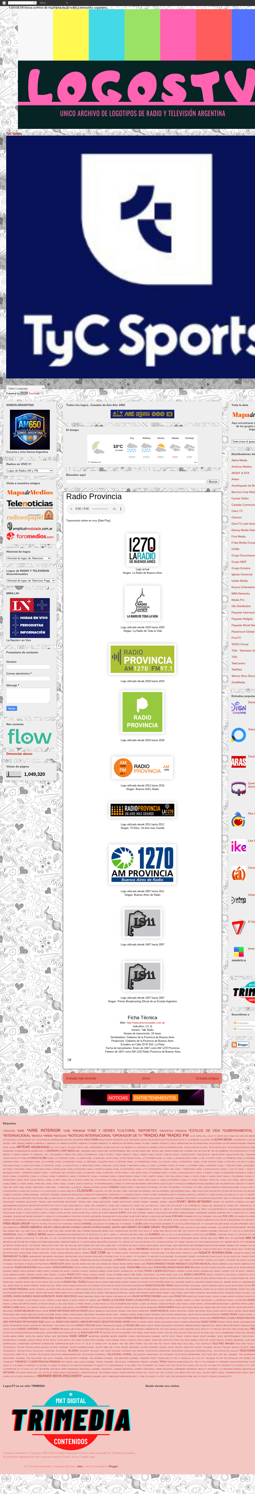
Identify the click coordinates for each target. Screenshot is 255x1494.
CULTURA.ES (230, 1195)
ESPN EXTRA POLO (81, 1213)
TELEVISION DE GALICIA (226, 1351)
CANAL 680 (168, 1169)
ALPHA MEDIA (223, 1139)
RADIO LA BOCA (70, 1300)
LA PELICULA (197, 1234)
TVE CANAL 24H (191, 1365)
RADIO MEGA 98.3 (195, 1307)
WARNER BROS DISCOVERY (60, 1376)
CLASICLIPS (24, 1191)
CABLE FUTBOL (106, 1154)
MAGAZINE (82, 1238)
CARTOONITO (153, 1184)
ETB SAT (132, 1213)
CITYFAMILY (153, 1187)
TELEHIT (217, 1347)
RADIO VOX (45, 1329)
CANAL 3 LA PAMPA (187, 1165)
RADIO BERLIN (185, 1267)
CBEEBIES (209, 1184)
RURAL (140, 1333)
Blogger (113, 1466)
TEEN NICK (176, 1344)
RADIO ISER (168, 1296)
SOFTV (165, 1336)
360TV (220, 1136)
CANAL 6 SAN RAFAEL (123, 1169)
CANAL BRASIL (37, 1180)
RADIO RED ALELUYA (95, 1318)
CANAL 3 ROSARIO (207, 1165)
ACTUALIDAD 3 (10, 1140)
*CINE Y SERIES (101, 1130)
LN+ (55, 1238)
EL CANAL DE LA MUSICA (117, 1206)
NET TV (159, 1249)
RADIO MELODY (213, 1307)
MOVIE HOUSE (13, 1245)
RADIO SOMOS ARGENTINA (187, 1322)
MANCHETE (174, 1238)
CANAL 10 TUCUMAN (145, 1158)
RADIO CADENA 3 (72, 1271)
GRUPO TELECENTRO (164, 1227)
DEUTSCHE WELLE (41, 1198)
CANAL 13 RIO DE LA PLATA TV (232, 1162)
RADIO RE (61, 1318)
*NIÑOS (48, 1135)
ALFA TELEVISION (169, 1140)
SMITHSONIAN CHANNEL (148, 1336)
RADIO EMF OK (15, 1286)
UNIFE (64, 1369)
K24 (146, 1234)
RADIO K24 (192, 1296)
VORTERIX (29, 1376)
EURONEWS (201, 1213)
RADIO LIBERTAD (231, 1304)
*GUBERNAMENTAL (237, 1130)
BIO (196, 1151)
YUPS (168, 1376)
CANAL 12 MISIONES (65, 1162)
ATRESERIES (96, 1147)
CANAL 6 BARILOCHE (55, 1169)
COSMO (153, 1195)
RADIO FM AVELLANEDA (125, 1289)
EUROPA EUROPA (217, 1213)
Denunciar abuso (19, 753)
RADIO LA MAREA (174, 1300)
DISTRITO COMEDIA (235, 1202)
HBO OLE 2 (31, 1231)
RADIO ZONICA (82, 1329)
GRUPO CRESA (52, 1227)
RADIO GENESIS (226, 1293)
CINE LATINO (25, 1187)
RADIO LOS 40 (47, 1307)
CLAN (242, 1187)
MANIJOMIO (186, 1238)
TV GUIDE (52, 1365)
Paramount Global (242, 631)
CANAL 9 (165, 1173)
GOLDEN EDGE (221, 1224)
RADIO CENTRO (27, 1275)
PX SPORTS (147, 1260)
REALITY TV (207, 1329)
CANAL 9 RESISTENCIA (121, 1176)
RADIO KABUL (205, 1296)
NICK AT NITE (210, 1249)
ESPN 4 (53, 1213)
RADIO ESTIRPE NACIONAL (187, 1286)
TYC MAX (212, 1365)
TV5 (139, 1365)
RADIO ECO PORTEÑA (153, 1282)
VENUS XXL (142, 1373)
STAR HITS (168, 1340)
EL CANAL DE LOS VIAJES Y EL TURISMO (176, 1206)
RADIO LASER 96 (159, 1304)
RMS (55, 1333)
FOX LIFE (228, 1216)
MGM (45, 1242)
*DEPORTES (147, 1130)
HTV (198, 1231)
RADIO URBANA (185, 1325)
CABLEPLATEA (188, 1154)
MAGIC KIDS (143, 1238)
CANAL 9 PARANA (100, 1176)
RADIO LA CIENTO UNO (90, 1300)
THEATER (144, 1358)
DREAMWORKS (10, 1206)
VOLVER (19, 1376)
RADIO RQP (37, 1321)
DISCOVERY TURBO (109, 1202)
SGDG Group (239, 644)
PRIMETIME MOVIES (90, 1260)
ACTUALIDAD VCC (27, 1140)
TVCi (168, 1365)
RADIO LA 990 (54, 1300)
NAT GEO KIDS (53, 1249)
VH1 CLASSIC (167, 1373)
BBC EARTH (98, 1151)
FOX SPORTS (136, 1220)
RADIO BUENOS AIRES (31, 1271)
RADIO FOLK (90, 1293)
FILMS (132, 1216)
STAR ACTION (82, 1340)
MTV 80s (73, 1245)
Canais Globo (240, 498)
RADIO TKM (40, 1325)
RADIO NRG (14, 1314)
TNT (221, 1358)
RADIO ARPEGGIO (63, 1267)
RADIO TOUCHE (85, 1325)
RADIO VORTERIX (28, 1329)
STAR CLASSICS (128, 1340)
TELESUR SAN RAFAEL (133, 1351)
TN (217, 1358)
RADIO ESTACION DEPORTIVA (129, 1286)
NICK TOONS (244, 1249)
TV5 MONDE (147, 1365)
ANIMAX (155, 1143)
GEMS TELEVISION (152, 1224)
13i (208, 1136)
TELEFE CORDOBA (59, 1347)
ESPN (28, 1213)
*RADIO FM (178, 1135)
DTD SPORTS (43, 1206)
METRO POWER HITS (32, 1242)
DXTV (58, 1206)
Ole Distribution (241, 606)
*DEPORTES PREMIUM (173, 1131)
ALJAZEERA (194, 1140)
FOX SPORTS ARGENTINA (227, 1220)
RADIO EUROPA (209, 1286)
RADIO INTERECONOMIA (146, 1296)
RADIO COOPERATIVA (33, 1278)
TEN (234, 657)
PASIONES (59, 1256)
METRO (17, 1242)
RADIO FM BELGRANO (148, 1289)
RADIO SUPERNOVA (13, 1325)
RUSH (147, 1333)
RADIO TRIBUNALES (105, 1325)
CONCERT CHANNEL (50, 1195)
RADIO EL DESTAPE (174, 1282)
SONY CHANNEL (208, 1336)
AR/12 (173, 1143)
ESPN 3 (44, 1213)
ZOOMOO (222, 1376)
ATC (52, 1147)
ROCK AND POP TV (92, 1332)
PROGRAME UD (108, 1260)
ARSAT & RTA (240, 473)
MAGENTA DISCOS (113, 1238)
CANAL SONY (52, 1184)
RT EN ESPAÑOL (123, 1333)
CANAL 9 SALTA (191, 1176)
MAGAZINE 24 (96, 1238)
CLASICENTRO (10, 1191)
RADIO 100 (234, 1260)
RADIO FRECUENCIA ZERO (142, 1293)
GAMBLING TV (115, 1224)
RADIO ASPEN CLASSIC (100, 1267)
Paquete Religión (242, 618)
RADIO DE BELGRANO (205, 1278)
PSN (129, 1260)
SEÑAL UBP (50, 1336)
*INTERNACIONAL (16, 1135)
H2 (194, 1227)
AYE (118, 1147)
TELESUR (116, 1351)
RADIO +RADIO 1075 (208, 1260)
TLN (198, 1358)
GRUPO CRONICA (72, 1227)
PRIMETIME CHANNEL (68, 1260)
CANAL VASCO (76, 1184)
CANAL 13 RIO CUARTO (204, 1162)
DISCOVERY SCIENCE (14, 1202)
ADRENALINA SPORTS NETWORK (67, 1140)
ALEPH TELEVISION (150, 1140)
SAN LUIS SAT (180, 1333)
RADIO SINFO (147, 1322)
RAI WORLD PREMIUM (144, 1329)
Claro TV (237, 510)
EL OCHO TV (91, 1209)
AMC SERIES (18, 1143)
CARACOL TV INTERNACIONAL (99, 1184)
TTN (204, 1362)
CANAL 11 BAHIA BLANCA (178, 1158)
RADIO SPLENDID (241, 1322)
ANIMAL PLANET (142, 1143)
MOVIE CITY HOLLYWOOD (199, 1242)
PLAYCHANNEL (166, 1256)
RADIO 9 (22, 1264)
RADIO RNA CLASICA (224, 1318)
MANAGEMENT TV (159, 1238)
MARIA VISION (200, 1238)
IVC (101, 1234)
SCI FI (218, 1333)
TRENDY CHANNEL (149, 1362)
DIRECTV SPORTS (140, 1198)
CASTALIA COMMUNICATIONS (189, 1184)
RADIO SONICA (210, 1321)
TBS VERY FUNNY (133, 1344)
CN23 (118, 1191)
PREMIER (7, 1260)
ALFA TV (183, 1140)
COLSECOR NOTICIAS (232, 1191)
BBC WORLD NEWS (169, 1151)
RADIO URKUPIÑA (224, 1325)
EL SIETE (154, 1209)
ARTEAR (23, 1147)
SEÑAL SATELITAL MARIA (30, 1336)
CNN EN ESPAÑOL (161, 1191)
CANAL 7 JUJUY (245, 1169)
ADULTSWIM (91, 1139)
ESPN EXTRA (64, 1213)
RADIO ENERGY (31, 1286)
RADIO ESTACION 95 (103, 1286)
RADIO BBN (134, 1267)
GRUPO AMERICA (31, 1227)
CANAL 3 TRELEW (226, 1165)
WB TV (105, 1376)
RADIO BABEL (120, 1267)
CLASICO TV (37, 1191)
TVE (173, 1365)
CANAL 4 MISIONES (245, 1165)
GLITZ (178, 1224)
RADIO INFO (100, 1296)
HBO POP (54, 1231)
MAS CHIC (213, 1238)
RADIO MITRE (42, 1311)
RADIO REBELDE (75, 1318)
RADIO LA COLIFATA (113, 1300)
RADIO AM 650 (72, 1264)
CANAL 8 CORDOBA (85, 1173)
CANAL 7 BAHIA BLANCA (208, 1169)
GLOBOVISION (188, 1224)
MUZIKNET (30, 1249)
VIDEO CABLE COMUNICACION (225, 1373)
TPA (63, 1362)
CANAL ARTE (23, 1180)
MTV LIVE (117, 1245)
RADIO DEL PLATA (33, 1282)
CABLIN (24, 1158)
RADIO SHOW (122, 1321)
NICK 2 (200, 1249)
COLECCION (202, 1191)
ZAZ (173, 1376)
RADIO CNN (142, 1275)
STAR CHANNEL (97, 1340)
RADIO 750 (11, 1264)
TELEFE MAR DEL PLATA (107, 1347)
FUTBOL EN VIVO (48, 1224)
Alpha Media (239, 460)
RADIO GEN (182, 1293)
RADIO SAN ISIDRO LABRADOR (74, 1321)
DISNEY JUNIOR (168, 1202)
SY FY (81, 1344)
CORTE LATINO (141, 1195)
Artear (235, 479)
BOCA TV (246, 1151)
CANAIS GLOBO (38, 1158)
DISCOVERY (155, 1198)
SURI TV (73, 1344)
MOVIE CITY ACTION (133, 1242)
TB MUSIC (113, 1344)
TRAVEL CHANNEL (105, 1362)
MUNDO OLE (246, 1245)
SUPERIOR (35, 1344)
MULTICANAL (166, 1245)
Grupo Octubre (240, 568)
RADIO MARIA (166, 1307)
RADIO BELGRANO (165, 1267)
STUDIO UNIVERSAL (235, 1340)
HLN (141, 1231)
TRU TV (197, 1362)
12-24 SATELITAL (198, 1136)
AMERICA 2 (40, 1143)
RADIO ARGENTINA (26, 1267)
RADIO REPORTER (115, 1318)
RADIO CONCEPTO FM (241, 1275)
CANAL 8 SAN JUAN (131, 1173)
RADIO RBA (47, 1318)
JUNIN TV (114, 1234)
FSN (33, 1224)
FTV (37, 1224)
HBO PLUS (43, 1231)
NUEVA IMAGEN (65, 1253)
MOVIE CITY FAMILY (176, 1242)
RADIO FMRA (54, 1293)
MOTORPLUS (103, 1242)
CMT (110, 1191)
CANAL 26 (173, 1165)
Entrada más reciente (81, 1078)
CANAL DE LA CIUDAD (71, 1180)
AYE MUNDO (126, 1147)
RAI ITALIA (116, 1329)
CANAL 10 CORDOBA (58, 1158)
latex (80, 1466)
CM (105, 1191)
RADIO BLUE (233, 1267)
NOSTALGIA (12, 1253)
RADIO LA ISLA (157, 1300)
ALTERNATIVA (239, 1140)
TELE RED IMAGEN (223, 1343)
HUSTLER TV (225, 1231)
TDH (156, 1344)
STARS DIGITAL (216, 1340)
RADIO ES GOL (47, 1286)
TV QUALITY (100, 1365)
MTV (57, 1245)
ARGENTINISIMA (238, 1143)
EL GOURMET (53, 1209)
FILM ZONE (122, 1216)
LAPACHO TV (244, 1234)
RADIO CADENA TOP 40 (225, 1271)
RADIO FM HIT (210, 1289)
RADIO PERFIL (230, 1314)
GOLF (252, 1224)
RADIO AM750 (126, 1264)
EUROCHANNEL (187, 1213)
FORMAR (188, 1216)
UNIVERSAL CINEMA (111, 1369)
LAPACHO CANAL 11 (227, 1234)
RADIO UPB (171, 1325)
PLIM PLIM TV (217, 1256)
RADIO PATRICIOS (212, 1314)
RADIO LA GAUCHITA (138, 1300)
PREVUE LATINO (30, 1260)
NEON (152, 1249)
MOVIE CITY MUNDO (222, 1242)
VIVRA (6, 1376)
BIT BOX (203, 1151)
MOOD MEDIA (90, 1242)
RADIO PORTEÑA (30, 1318)
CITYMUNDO (174, 1187)
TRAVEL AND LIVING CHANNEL (80, 1362)
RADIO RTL (49, 1322)
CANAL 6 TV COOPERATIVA (148, 1169)
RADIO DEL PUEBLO (76, 1282)
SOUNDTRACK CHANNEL (15, 1340)
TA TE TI (90, 1344)
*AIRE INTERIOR (44, 1130)
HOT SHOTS (189, 1231)
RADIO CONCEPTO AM (218, 1275)
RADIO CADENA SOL (203, 1271)
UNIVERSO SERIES (232, 1369)
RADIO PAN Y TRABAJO (117, 1314)
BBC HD (130, 1151)
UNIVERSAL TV (214, 1369)
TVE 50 (178, 1365)
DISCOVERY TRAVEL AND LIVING (81, 1202)
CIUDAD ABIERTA (211, 1187)
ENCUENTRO (235, 1209)
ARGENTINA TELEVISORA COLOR (212, 1143)
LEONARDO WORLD (13, 1238)
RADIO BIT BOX (202, 1267)
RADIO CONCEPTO (195, 1274)
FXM (75, 1224)
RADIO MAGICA (115, 1307)
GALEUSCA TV (100, 1224)
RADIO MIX (55, 1310)
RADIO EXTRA (244, 1286)
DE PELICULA (14, 1198)
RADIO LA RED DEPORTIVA (16, 1304)
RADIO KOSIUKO (236, 1296)
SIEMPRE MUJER (108, 1336)
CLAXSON (84, 1190)
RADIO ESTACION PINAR (159, 1285)
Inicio (146, 1078)
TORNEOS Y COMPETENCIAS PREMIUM (37, 1361)
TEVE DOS (212, 1354)
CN (114, 1191)
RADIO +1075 (190, 1260)
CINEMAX (113, 1187)
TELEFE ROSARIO (149, 1347)
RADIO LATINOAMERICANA (209, 1304)
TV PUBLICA (64, 1365)
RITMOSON (27, 1333)
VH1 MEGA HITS (182, 1373)
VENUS (115, 1373)
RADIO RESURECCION (159, 1318)
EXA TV (244, 1213)
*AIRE (20, 1130)
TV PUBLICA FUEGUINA (81, 1365)
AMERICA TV (105, 1143)
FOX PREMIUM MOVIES (94, 1220)
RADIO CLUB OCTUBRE (110, 1275)
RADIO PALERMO (96, 1314)
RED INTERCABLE (241, 1329)
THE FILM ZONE (34, 1358)
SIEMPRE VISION (126, 1336)
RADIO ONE (82, 1314)
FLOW (151, 1216)
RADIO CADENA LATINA (180, 1271)
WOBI (122, 1376)
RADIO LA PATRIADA (216, 1300)
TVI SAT (203, 1365)
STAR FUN (157, 1340)
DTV (52, 1206)
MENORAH (8, 1242)
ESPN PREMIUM (110, 1213)
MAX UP (229, 1238)
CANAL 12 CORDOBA (23, 1162)
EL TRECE (165, 1209)
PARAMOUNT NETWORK (41, 1256)
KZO (163, 1234)
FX (59, 1224)
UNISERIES (73, 1369)
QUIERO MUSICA (162, 1260)
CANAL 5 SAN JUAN (34, 1169)
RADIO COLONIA (156, 1275)
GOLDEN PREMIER (239, 1224)
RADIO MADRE (101, 1307)
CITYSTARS (186, 1187)
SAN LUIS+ (209, 1333)
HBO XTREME (83, 1231)
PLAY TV (118, 1256)
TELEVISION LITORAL (119, 1354)
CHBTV (250, 1184)
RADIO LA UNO (92, 1304)
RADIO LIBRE (247, 1304)
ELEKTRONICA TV (219, 1209)
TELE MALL (188, 1344)
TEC (161, 1344)
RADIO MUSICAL (159, 1310)
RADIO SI (135, 1322)
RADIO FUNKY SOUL (166, 1293)
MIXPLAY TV (77, 1242)
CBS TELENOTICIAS (225, 1184)
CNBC (125, 1191)
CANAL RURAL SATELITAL (32, 1184)
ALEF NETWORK (132, 1140)
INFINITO (51, 1234)
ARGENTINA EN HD (186, 1143)
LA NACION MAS (183, 1234)
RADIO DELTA (94, 1282)
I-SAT (234, 1231)
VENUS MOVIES (127, 1373)
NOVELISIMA (25, 1253)
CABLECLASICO (171, 1154)
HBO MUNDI (9, 1231)
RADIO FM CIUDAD (169, 1289)
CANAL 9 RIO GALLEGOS (169, 1176)
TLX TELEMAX (208, 1358)
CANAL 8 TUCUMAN (151, 1173)
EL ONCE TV (114, 1209)
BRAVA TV (8, 1154)
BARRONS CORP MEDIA (61, 1150)
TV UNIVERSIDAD (114, 1365)
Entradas (242, 1023)
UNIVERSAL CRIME (152, 1369)
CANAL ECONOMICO (170, 1180)
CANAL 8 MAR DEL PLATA (108, 1173)
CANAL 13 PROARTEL (182, 1162)
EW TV (230, 1213)
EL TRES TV (204, 1209)
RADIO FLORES (73, 1289)
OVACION (155, 1253)
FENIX (49, 1216)
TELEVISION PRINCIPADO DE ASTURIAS (153, 1354)
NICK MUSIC (232, 1249)
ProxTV (236, 637)
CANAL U (63, 1184)
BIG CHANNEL (187, 1151)
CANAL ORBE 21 (11, 1184)
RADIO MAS (180, 1307)
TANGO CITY (101, 1344)
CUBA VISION (216, 1195)
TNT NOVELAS (231, 1358)
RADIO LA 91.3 (39, 1300)
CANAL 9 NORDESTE (79, 1176)
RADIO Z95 (69, 1329)
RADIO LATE (175, 1304)
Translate (33, 393)
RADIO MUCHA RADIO (75, 1310)
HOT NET (177, 1231)
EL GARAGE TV (38, 1209)
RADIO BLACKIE (218, 1267)
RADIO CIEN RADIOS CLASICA (51, 1275)
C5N (73, 1154)
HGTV (112, 1231)
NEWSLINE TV (171, 1249)
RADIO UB (121, 1325)
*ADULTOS (9, 1131)
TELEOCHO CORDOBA (43, 1351)
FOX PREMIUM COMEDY (48, 1220)
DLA (248, 1202)
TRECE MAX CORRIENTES (127, 1362)
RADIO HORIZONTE (44, 1296)
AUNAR (106, 1147)
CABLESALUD (203, 1154)
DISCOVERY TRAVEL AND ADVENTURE (45, 1202)
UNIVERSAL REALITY (196, 1369)
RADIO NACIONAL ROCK (200, 1311)
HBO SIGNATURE (67, 1231)
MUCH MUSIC (152, 1245)
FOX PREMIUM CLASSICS (23, 1220)
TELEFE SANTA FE (184, 1347)
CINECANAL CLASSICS (70, 1187)
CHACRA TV (241, 1184)
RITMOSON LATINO (43, 1333)
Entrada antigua (207, 1078)
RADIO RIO (175, 1318)
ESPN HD (96, 1213)
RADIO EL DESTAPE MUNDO (199, 1282)
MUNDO (222, 1245)
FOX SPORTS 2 (166, 1220)
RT (113, 1333)
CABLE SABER (139, 1154)
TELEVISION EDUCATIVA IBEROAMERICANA (59, 1354)
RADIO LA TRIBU (76, 1304)
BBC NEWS (140, 1151)
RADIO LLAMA (11, 1307)
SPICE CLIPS (56, 1340)
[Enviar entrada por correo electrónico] (68, 1059)
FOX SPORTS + (151, 1220)
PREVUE (17, 1260)
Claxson (236, 517)
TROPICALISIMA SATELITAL (180, 1362)
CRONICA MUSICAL (187, 1195)
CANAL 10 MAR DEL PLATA (99, 1158)
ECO (66, 1206)
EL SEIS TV (126, 1209)
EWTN (237, 1213)
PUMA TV (136, 1260)
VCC (40, 1373)
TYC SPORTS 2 (238, 1365)
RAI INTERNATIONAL (101, 1329)
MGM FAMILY (54, 1242)
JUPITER (123, 1234)
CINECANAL (38, 1187)
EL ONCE (103, 1209)
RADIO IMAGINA (85, 1296)
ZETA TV (205, 1376)
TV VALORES (130, 1365)
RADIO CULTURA (124, 1278)
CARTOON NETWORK (135, 1184)
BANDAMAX (8, 1151)
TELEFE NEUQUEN (130, 1347)
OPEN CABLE (121, 1253)
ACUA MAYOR (43, 1140)
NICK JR (221, 1249)
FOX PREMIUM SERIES (118, 1220)
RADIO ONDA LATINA (65, 1314)
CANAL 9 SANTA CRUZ (211, 1176)
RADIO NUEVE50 (29, 1314)
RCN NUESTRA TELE (190, 1329)
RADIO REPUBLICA (136, 1318)
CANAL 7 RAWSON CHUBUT (27, 1173)
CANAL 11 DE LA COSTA (203, 1158)
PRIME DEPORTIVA (48, 1260)
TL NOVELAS (184, 1358)
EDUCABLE (74, 1206)
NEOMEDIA (142, 1249)
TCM (150, 1344)
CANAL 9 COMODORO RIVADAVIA (229, 1173)
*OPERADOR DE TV (127, 1135)
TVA (156, 1365)
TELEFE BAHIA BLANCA (37, 1347)
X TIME (141, 1376)
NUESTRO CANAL (48, 1253)
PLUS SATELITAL (232, 1256)
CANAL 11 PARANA (245, 1158)
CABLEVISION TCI (12, 1158)
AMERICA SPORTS (69, 1143)
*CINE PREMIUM (74, 1130)
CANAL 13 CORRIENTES (138, 1162)
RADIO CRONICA (107, 1278)
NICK (193, 1249)
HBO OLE (20, 1231)
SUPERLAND (48, 1344)
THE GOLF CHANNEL (53, 1358)
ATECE (80, 1147)
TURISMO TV (212, 1362)
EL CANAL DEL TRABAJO (236, 1206)
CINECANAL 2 (51, 1187)
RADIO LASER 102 (141, 1304)
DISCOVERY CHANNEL (173, 1198)
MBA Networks (240, 593)
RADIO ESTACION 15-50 (81, 1286)
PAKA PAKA (175, 1253)
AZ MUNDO (152, 1147)
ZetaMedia (238, 682)
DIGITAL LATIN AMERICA (78, 1198)
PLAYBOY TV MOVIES (148, 1256)
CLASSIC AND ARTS (66, 1191)
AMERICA (29, 1143)
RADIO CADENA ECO (156, 1271)
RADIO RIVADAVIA (190, 1318)
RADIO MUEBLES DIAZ (99, 1311)
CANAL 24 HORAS (158, 1165)
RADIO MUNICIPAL (140, 1311)
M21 (74, 1238)
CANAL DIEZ (143, 1180)
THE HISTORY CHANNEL (76, 1358)
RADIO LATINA (188, 1304)
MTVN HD (126, 1245)
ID (239, 1231)
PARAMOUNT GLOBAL (15, 1256)
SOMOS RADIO (191, 1336)
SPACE (31, 1340)
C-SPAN (66, 1154)
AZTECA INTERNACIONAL (170, 1147)
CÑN (194, 1191)
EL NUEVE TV (78, 1209)
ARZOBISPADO (40, 1147)
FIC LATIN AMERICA (61, 1216)
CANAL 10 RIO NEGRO (123, 1158)
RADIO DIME (108, 1282)
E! (62, 1206)
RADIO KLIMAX (220, 1296)
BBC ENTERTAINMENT (115, 1151)
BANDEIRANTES (23, 1151)
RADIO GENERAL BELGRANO (203, 1293)
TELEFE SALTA (166, 1347)
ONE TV (110, 1253)
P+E (167, 1253)
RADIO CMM (129, 1275)
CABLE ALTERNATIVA (86, 1154)
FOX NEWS (239, 1216)
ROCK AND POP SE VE (69, 1333)
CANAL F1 (186, 1180)
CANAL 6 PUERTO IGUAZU (99, 1169)
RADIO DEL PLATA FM (52, 1282)
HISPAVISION (121, 1231)
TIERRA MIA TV (165, 1358)
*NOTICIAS (60, 1135)
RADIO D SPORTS (168, 1278)
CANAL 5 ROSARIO (15, 1169)
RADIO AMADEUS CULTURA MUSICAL (189, 1263)
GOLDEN (209, 1224)
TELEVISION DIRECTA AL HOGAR (19, 1354)
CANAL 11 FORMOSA (226, 1158)
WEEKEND (114, 1376)
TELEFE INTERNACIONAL (82, 1347)
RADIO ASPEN (81, 1267)
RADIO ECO (135, 1282)
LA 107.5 (170, 1234)
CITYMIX (163, 1187)
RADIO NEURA (235, 1311)
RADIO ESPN (62, 1286)
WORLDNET (131, 1376)
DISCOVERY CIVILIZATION (197, 1198)
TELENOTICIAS (24, 1351)
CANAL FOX (226, 1180)
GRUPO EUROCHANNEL (97, 1227)
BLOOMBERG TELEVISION (228, 1151)
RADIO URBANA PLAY (204, 1325)
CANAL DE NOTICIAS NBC (124, 1180)
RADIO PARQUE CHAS (155, 1314)
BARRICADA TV (38, 1151)
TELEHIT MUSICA (231, 1347)
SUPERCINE (23, 1344)
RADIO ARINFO (45, 1267)
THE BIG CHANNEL (227, 1354)
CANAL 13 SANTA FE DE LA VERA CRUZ (74, 1165)
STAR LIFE (179, 1340)
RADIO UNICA (146, 1325)
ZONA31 (214, 1376)
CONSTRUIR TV (115, 1195)
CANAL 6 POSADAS (76, 1169)
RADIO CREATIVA (55, 1278)
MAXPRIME (239, 1238)
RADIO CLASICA (90, 1275)
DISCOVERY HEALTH (221, 1198)
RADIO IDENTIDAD (66, 1296)
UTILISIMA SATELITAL (26, 1373)
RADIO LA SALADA (58, 1304)
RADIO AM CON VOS (90, 1264)
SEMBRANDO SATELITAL (234, 1333)
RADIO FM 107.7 (104, 1289)
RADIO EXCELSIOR (227, 1286)
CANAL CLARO (52, 1180)
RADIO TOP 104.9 (67, 1325)
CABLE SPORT (155, 1154)
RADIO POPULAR (11, 1318)
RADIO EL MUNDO (222, 1282)
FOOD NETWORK (163, 1216)
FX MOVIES (67, 1224)
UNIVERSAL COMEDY (132, 1369)
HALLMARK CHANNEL (206, 1227)
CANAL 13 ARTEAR (116, 1162)
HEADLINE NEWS (99, 1231)
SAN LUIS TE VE (195, 1333)
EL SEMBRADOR (141, 1209)
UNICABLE (55, 1369)
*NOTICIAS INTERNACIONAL (89, 1135)
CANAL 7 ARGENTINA (184, 1169)
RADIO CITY (74, 1274)
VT (35, 1376)
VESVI (151, 1373)
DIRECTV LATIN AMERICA (115, 1198)
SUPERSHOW (61, 1344)
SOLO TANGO (176, 1336)
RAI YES (160, 1329)
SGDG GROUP (78, 1336)
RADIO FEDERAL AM (39, 1289)
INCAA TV (21, 1234)
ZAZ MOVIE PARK (184, 1376)
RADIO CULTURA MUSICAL (146, 1278)
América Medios (241, 466)
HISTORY (133, 1231)
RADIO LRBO (61, 1307)
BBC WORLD (153, 1151)
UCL (32, 1369)
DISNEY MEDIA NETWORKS (194, 1201)
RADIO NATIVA (220, 1311)
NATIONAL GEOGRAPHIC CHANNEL (110, 1249)
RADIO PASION (195, 1314)
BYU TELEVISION (53, 1154)
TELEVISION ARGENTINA (157, 1351)
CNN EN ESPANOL (142, 1191)
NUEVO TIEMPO (82, 1253)
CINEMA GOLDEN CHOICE (95, 1187)
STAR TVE (203, 1340)
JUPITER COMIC (136, 1234)
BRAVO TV (27, 1154)
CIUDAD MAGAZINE (229, 1187)
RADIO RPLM (22, 1321)
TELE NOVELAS (203, 1344)
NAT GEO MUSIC (69, 1249)
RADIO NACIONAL (178, 1311)
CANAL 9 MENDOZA (59, 1176)
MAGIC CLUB (129, 1238)
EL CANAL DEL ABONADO (211, 1206)
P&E (162, 1253)
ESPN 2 (36, 1213)
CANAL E (154, 1180)
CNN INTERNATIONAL (180, 1191)
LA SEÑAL (211, 1234)
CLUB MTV (98, 1191)
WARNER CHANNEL (92, 1376)
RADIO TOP (52, 1325)
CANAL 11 (160, 1158)
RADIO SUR (28, 1325)
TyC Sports (14, 133)
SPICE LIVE (69, 1340)
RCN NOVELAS (172, 1329)
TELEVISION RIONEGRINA (187, 1354)
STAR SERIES (191, 1340)
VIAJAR (206, 1373)
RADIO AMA (139, 1264)
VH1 (157, 1373)
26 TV (213, 1136)
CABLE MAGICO (123, 1154)
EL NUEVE (66, 1209)
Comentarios (244, 1029)
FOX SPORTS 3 (182, 1220)
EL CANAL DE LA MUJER (92, 1206)
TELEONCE (61, 1351)
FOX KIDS (217, 1216)
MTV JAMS (106, 1245)
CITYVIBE (197, 1187)
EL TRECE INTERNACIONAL (183, 1209)
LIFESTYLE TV (31, 1238)
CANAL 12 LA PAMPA (44, 1162)
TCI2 (145, 1344)
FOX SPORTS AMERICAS (202, 1220)
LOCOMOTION (65, 1238)
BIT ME (211, 1151)
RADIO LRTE (74, 1307)
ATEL (86, 1147)
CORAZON (128, 1195)
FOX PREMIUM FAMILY (72, 1220)
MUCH (143, 1245)
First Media (238, 536)
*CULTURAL (126, 1130)
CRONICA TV (203, 1195)
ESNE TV (20, 1213)
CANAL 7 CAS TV (228, 1169)
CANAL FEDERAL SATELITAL (205, 1180)
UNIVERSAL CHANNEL (90, 1369)
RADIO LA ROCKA (39, 1304)
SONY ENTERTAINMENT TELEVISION (235, 1336)
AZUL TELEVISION (212, 1147)
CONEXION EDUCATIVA (72, 1195)
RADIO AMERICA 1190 (222, 1264)
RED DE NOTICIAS (222, 1329)
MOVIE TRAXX (41, 1245)
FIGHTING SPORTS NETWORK (86, 1216)
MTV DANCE (84, 1245)
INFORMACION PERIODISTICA (70, 1234)
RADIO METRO (228, 1307)
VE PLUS (47, 1373)
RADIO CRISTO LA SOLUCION (82, 1278)
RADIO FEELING (57, 1289)
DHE (54, 1198)
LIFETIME (43, 1238)
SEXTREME (62, 1336)
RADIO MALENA (131, 1307)
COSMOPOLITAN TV (167, 1195)
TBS (121, 1344)
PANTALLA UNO (190, 1253)
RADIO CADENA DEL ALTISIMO (129, 1271)
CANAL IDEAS (239, 1180)
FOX (195, 1216)
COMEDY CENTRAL (12, 1195)
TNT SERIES (245, 1358)
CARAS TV (119, 1184)
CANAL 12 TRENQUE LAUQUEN (91, 1162)
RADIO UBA (133, 1325)
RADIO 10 (223, 1260)
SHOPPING (93, 1336)
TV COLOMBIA (17, 1365)
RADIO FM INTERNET (228, 1289)
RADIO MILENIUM (25, 1310)
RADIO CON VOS (174, 1275)
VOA (12, 1376)
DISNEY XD (218, 1202)
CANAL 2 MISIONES (129, 1165)
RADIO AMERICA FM (244, 1264)
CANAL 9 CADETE (204, 1173)
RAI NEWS (128, 1329)
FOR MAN (177, 1216)
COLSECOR (214, 1191)
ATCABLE (71, 1147)
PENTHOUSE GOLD (74, 1256)
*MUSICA (36, 1135)
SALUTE (169, 1333)
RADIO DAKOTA (185, 1278)
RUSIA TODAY (157, 1333)
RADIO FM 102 (89, 1289)
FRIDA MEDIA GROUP (16, 1223)
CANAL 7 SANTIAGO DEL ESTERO (58, 1173)
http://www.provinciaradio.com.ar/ (146, 1022)
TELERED (73, 1350)
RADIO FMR (41, 1293)
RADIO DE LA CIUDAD (227, 1278)
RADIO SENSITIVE (103, 1321)
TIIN (175, 1358)
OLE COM (97, 1252)
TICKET (153, 1358)
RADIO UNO (160, 1325)
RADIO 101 (245, 1260)
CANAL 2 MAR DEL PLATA (106, 1165)
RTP (134, 1333)
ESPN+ (123, 1212)
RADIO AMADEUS (156, 1263)
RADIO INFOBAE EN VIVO (119, 1296)
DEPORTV (27, 1198)
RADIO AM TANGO (110, 1264)
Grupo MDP (238, 561)
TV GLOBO (41, 1365)
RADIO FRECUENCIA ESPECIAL (112, 1293)
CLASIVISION (49, 1191)
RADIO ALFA (57, 1263)
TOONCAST (8, 1362)
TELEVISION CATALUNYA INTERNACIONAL (192, 1351)
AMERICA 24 (53, 1143)
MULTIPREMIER (197, 1245)
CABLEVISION (218, 1154)
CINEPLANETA (127, 1187)
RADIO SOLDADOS (163, 1322)
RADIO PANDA (137, 1314)
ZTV (230, 1376)
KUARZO (154, 1234)
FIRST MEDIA (141, 1216)
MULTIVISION (211, 1245)
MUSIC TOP (19, 1249)
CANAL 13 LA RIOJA (160, 1162)
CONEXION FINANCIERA (95, 1195)
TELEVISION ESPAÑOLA (94, 1354)
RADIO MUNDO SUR (121, 1311)
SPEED (38, 1340)
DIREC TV (95, 1198)
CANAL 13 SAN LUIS (23, 1165)
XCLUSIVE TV (152, 1376)
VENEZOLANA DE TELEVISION (96, 1373)
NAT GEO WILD (85, 1249)
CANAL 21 (144, 1165)
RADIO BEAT (147, 1267)
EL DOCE (25, 1209)
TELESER (84, 1351)
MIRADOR (65, 1242)
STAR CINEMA (112, 1340)
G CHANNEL (85, 1223)
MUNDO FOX (233, 1245)
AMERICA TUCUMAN (88, 1143)
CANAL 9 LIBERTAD (19, 1176)
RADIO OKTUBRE (46, 1314)
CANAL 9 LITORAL (39, 1176)
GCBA (235, 549)
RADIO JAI (180, 1296)
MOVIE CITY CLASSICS (154, 1242)
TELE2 (250, 1344)
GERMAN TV (168, 1224)
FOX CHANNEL (205, 1216)
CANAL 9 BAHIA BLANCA (183, 1173)
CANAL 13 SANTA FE (44, 1165)
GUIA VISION (185, 1227)
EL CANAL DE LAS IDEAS (143, 1206)
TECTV (166, 1344)
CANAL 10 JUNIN (77, 1158)
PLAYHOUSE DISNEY (185, 1256)
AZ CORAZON (139, 1147)
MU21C (135, 1245)
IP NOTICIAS (92, 1234)
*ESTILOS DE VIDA (204, 1130)
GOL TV (200, 1224)
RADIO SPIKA (225, 1322)
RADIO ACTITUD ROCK (38, 1264)
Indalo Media (239, 580)
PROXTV (121, 1260)
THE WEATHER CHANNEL (126, 1358)
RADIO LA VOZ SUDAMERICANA (115, 1304)
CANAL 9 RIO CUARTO (144, 1176)
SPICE (46, 1340)
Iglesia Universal (241, 574)
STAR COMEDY (144, 1340)
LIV (50, 1238)
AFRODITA (118, 1140)
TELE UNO (240, 1344)
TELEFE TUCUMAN (203, 1347)
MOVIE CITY (116, 1242)
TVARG (161, 1365)
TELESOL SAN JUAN (100, 1351)
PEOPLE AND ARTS (94, 1256)
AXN (113, 1147)
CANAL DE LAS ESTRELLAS (97, 1180)
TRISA (162, 1361)
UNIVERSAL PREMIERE (174, 1369)
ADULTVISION (105, 1140)
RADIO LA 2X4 (24, 1300)
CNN (130, 1191)
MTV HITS (95, 1245)
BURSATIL (38, 1154)
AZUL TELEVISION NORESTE (236, 1147)
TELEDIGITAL (9, 1347)
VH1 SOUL (196, 1373)
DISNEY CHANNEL (150, 1202)
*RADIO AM (154, 1135)
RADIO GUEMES (23, 1296)
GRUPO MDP (119, 1227)
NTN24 (35, 1253)
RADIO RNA (205, 1318)
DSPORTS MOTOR (27, 1206)
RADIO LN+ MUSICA (29, 1307)
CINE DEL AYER (10, 1187)
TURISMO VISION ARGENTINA (233, 1362)
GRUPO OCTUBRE (138, 1227)
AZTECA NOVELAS (193, 1147)
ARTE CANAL (9, 1147)
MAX (221, 1238)
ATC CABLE (60, 1147)
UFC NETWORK (42, 1369)
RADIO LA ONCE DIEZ (194, 1300)
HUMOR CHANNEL (209, 1231)
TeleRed (236, 669)
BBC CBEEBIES (83, 1151)
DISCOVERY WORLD (130, 1202)
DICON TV (61, 1198)
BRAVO (17, 1154)
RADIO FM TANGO (26, 1293)
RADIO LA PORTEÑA (237, 1300)
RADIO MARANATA (149, 1307)
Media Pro (237, 599)
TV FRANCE (29, 1365)
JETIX (106, 1234)
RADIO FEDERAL (18, 1289)
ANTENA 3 (165, 1143)
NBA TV (131, 1249)
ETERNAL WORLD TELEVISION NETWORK (158, 1213)
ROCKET (107, 1333)
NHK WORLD (184, 1249)
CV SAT (240, 1195)
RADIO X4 (57, 1329)
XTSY (162, 1376)
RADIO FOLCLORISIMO (72, 1293)
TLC (193, 1358)
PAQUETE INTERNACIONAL (215, 1252)
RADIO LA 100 (10, 1300)
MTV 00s (64, 1245)
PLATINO (108, 1256)
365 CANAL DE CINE (234, 1136)
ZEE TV (196, 1376)
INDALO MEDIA (36, 1234)
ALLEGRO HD (207, 1140)
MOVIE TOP (27, 1245)
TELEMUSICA (9, 1351)
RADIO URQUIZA (242, 1325)
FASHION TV (39, 1216)
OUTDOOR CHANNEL (139, 1253)
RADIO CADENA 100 (53, 1271)
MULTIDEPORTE (181, 1245)
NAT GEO (40, 1249)
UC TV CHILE (23, 1369)
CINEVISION (140, 1187)
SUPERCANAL (10, 1344)
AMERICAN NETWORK (122, 1143)
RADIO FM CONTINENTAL (190, 1289)
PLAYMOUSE (202, 1256)
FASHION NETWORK (23, 1216)
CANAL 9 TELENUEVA (233, 1176)
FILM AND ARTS (109, 1216)
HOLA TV (147, 1231)
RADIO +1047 (177, 1260)
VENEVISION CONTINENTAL (66, 1373)
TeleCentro (238, 663)
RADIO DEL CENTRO (13, 1282)
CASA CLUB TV (167, 1184)
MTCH (51, 1245)
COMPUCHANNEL (30, 1195)
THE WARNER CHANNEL (101, 1358)
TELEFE (21, 1347)
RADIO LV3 (86, 1307)
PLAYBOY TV (129, 1256)
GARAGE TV (129, 1224)
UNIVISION (247, 1369)
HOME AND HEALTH (162, 1231)
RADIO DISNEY (122, 1282)
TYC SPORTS (223, 1365)
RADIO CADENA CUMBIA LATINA (97, 1271)
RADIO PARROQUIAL (177, 1314)
